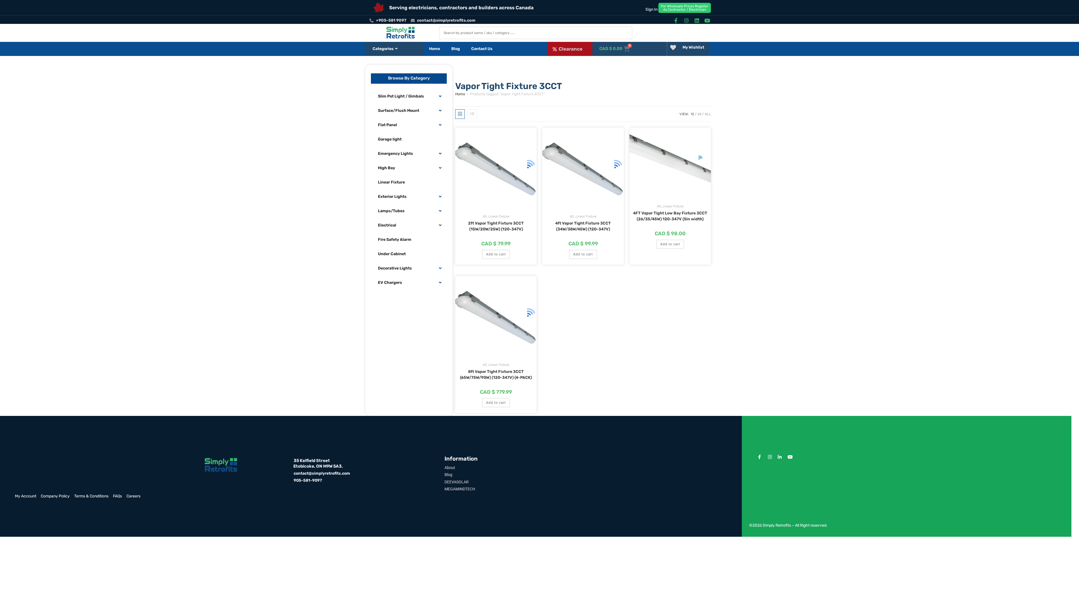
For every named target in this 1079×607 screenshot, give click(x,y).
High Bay (386, 168)
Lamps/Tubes (391, 211)
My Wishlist (693, 47)
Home (434, 48)
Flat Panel (387, 125)
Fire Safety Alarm (394, 239)
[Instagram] (686, 20)
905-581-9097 (308, 480)
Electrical (387, 225)
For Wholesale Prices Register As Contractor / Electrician (684, 8)
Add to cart (496, 254)
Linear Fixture (391, 182)
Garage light (390, 139)
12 (692, 114)
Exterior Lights (392, 196)
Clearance (570, 49)
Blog (455, 48)
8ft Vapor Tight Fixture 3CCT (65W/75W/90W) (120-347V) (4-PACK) (496, 374)
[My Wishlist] (673, 48)
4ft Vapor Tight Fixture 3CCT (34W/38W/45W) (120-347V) (583, 226)
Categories (383, 48)
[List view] (472, 114)
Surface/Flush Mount (398, 110)
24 (699, 114)
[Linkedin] (697, 20)
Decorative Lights (395, 268)
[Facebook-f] (675, 20)
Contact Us (482, 48)
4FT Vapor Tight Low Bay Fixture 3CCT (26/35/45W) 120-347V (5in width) (670, 216)
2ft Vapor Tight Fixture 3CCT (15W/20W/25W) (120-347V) (496, 226)
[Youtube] (707, 20)
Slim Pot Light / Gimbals (401, 96)
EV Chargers (390, 282)
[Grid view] (460, 114)
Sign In (651, 9)
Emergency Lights (395, 153)
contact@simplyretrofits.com (322, 473)
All (708, 114)
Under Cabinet (392, 254)
